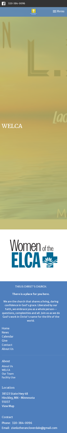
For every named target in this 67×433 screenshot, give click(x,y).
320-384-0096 (16, 3)
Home (5, 328)
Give (5, 340)
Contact (7, 345)
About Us (7, 349)
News (5, 332)
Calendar (7, 336)
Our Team (8, 373)
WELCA (6, 370)
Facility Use (8, 377)
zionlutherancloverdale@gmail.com (34, 428)
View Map (8, 406)
